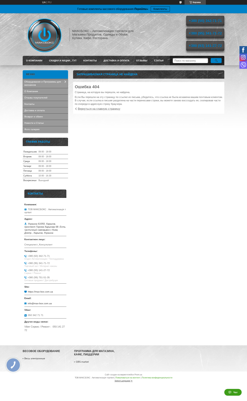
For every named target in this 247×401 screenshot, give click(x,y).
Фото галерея (31, 129)
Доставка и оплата (34, 110)
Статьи (158, 60)
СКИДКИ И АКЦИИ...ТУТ (63, 60)
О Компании (34, 60)
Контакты (90, 60)
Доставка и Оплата (116, 60)
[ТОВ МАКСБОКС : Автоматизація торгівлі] (44, 34)
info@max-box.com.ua (40, 303)
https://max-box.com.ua (40, 291)
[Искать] (216, 60)
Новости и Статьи (34, 123)
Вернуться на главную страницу (99, 108)
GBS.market (82, 361)
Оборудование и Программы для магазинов (42, 83)
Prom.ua (138, 374)
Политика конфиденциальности (157, 378)
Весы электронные (34, 358)
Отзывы (141, 60)
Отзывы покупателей (35, 97)
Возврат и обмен (33, 116)
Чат (235, 392)
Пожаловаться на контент (127, 378)
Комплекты (160, 9)
